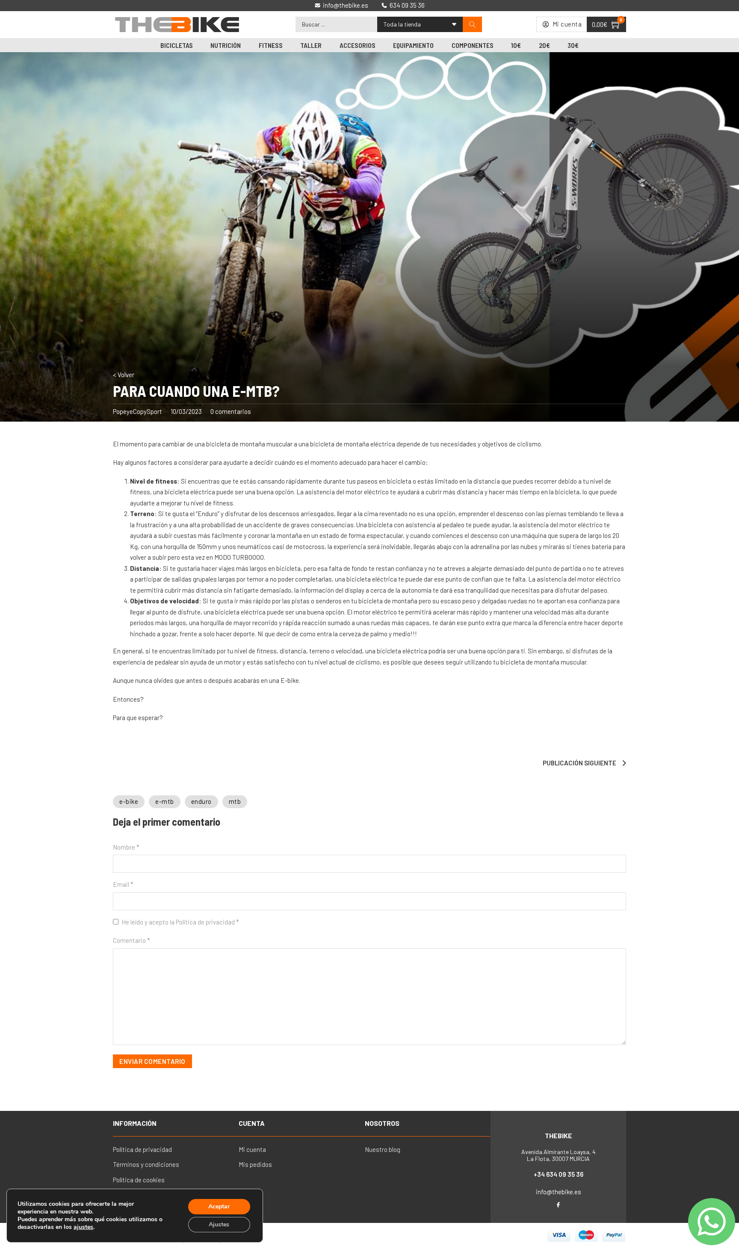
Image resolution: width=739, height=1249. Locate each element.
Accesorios (357, 45)
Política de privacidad (206, 922)
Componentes (473, 45)
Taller (311, 45)
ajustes (83, 1227)
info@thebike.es (558, 1192)
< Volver (123, 374)
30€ (573, 45)
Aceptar (219, 1206)
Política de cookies (139, 1180)
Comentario (131, 940)
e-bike (128, 801)
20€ (544, 45)
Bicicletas (176, 45)
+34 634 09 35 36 (558, 1174)
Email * (123, 884)
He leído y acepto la (180, 922)
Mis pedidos (255, 1164)
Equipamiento (413, 45)
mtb (235, 801)
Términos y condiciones (146, 1164)
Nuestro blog (382, 1149)
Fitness (271, 45)
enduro (201, 801)
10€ (516, 45)
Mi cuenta (252, 1149)
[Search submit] (472, 24)
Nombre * (126, 847)
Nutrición (225, 45)
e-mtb (164, 801)
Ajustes (219, 1224)
